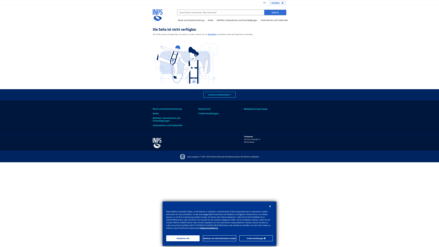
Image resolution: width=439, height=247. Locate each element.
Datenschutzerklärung (209, 228)
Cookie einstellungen (255, 238)
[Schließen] (270, 206)
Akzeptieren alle (183, 238)
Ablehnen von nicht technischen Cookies (219, 238)
